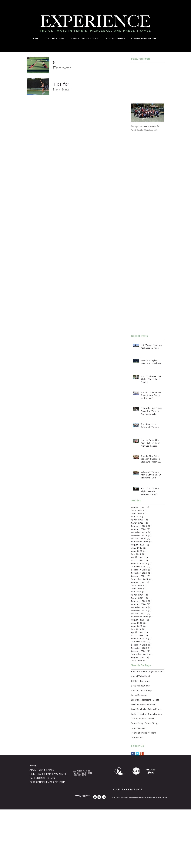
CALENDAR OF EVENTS (42, 778)
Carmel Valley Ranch (140, 676)
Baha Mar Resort (139, 672)
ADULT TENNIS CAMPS (42, 770)
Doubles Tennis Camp (141, 691)
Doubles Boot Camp (140, 686)
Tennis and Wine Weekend (143, 733)
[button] (84, 38)
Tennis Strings (151, 724)
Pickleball (142, 714)
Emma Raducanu (139, 695)
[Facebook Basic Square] (133, 753)
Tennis (151, 719)
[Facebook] (95, 797)
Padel (133, 714)
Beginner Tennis (156, 672)
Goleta (156, 700)
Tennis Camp (137, 724)
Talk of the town (138, 719)
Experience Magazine (141, 700)
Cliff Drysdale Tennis (140, 681)
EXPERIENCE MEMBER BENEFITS (44, 782)
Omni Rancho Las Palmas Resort (146, 709)
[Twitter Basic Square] (137, 753)
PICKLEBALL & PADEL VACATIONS (44, 774)
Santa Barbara (155, 714)
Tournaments (137, 738)
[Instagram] (99, 797)
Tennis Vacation (138, 728)
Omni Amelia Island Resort (143, 705)
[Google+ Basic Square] (142, 753)
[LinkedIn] (104, 797)
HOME (33, 766)
